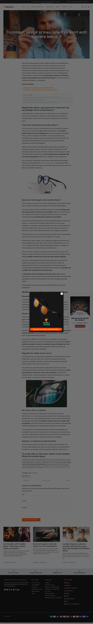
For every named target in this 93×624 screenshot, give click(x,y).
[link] (46, 309)
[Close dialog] (62, 293)
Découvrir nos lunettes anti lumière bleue (46, 329)
